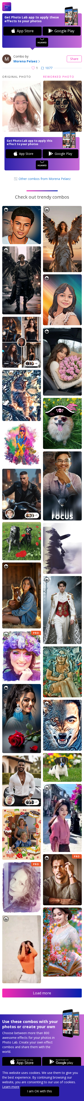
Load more (42, 993)
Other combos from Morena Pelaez (44, 179)
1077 (48, 68)
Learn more (10, 1087)
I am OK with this (39, 1091)
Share (74, 59)
